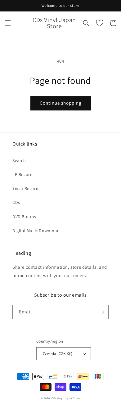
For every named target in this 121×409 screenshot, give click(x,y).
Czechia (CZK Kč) (57, 353)
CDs (16, 202)
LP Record (22, 174)
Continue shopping (61, 103)
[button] (8, 23)
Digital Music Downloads (37, 230)
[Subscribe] (101, 312)
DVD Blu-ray (24, 216)
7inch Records (26, 188)
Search (19, 160)
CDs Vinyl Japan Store (66, 398)
